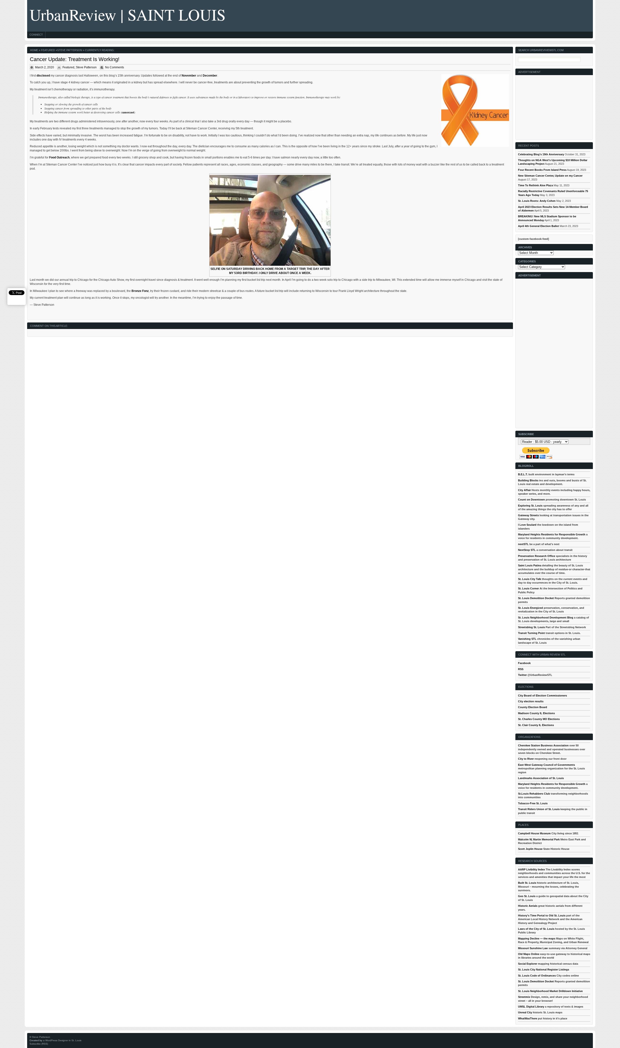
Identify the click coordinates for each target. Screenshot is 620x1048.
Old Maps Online (528, 954)
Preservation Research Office (536, 556)
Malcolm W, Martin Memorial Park (539, 839)
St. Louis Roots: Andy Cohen (537, 200)
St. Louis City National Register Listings (543, 969)
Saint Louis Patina (529, 565)
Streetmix (524, 996)
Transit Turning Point (531, 633)
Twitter (522, 674)
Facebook (524, 663)
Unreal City (525, 1012)
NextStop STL (527, 549)
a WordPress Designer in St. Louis (62, 1040)
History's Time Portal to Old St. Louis (542, 915)
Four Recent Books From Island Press (542, 169)
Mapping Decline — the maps (536, 938)
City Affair (524, 490)
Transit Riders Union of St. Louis (539, 809)
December (210, 75)
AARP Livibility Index (531, 869)
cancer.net (128, 112)
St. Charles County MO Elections (539, 719)
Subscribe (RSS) (39, 1043)
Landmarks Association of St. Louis (541, 778)
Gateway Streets (528, 515)
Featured (48, 50)
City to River (526, 758)
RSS (520, 669)
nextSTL (523, 544)
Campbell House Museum (534, 833)
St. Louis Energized (530, 607)
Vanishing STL (527, 638)
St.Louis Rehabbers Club (534, 793)
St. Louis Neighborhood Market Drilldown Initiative (550, 991)
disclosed (43, 75)
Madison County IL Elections (536, 713)
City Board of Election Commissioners (542, 695)
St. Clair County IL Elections (536, 725)
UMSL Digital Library (531, 1006)
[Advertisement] (554, 105)
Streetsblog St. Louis (531, 627)
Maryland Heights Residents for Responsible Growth (551, 534)
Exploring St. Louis (530, 505)
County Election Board (532, 707)
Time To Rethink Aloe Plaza (535, 185)
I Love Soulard (527, 524)
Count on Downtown (531, 499)
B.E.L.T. (523, 474)
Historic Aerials (527, 905)
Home (34, 50)
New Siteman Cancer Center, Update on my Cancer (550, 175)
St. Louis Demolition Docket (536, 598)
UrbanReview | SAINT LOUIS (128, 14)
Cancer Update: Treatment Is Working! (74, 59)
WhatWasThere (527, 1018)
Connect (36, 34)
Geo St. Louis (526, 896)
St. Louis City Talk (529, 579)
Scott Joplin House (530, 848)
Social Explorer (527, 963)
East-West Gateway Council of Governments (546, 764)
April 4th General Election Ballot (538, 226)
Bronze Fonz (140, 291)
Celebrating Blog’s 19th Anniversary (541, 154)
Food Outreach (59, 157)
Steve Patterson (69, 50)
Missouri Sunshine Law (533, 948)
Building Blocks (528, 480)
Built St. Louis (527, 882)
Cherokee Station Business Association (543, 745)
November (189, 75)
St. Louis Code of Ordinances (537, 975)
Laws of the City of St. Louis (536, 928)
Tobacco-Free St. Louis (533, 803)
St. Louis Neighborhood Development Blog (545, 617)
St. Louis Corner (528, 588)
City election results (530, 701)
